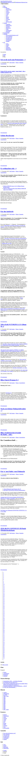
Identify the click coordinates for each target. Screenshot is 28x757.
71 (3, 658)
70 (3, 657)
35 (3, 614)
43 (3, 624)
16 (3, 591)
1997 (4, 699)
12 (3, 586)
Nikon (4, 724)
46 (3, 628)
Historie (5, 714)
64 (3, 649)
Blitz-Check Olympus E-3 (9, 380)
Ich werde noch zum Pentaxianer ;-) (13, 60)
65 (3, 651)
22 (3, 598)
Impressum (5, 747)
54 (3, 637)
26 (3, 603)
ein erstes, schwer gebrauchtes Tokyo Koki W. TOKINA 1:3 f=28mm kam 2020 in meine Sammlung (14, 344)
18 (3, 594)
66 (3, 652)
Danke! (4, 745)
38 (3, 618)
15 (3, 590)
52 (3, 635)
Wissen (17, 62)
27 (3, 604)
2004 (4, 708)
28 (3, 606)
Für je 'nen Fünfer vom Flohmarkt (13, 471)
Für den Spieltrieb (7, 211)
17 (3, 592)
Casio (4, 720)
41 (3, 621)
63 (3, 648)
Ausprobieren (3, 63)
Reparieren (5, 674)
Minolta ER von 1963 (6, 243)
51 (3, 634)
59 (3, 643)
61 (3, 646)
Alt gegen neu (6, 735)
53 (3, 636)
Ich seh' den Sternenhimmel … (9, 687)
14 (3, 589)
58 (3, 642)
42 (3, 623)
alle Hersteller (6, 728)
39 (3, 619)
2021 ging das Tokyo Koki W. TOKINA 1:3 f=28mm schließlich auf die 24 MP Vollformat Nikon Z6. (12, 350)
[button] (5, 7)
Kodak (4, 723)
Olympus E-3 (9, 392)
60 (3, 645)
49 (3, 631)
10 (3, 584)
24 (3, 601)
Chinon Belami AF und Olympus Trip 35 (12, 489)
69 (3, 655)
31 (3, 609)
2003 (4, 707)
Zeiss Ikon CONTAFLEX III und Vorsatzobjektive (15, 238)
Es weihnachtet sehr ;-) (9, 168)
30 (3, 608)
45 (3, 626)
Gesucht (5, 718)
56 (3, 640)
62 (3, 647)
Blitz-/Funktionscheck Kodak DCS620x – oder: (11, 433)
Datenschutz (6, 748)
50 (3, 632)
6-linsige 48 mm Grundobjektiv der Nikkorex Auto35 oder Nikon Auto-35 (13, 308)
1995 (4, 697)
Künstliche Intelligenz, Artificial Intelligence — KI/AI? (15, 686)
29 (3, 607)
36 (3, 615)
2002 (4, 705)
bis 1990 (5, 695)
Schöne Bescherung (7, 135)
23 (3, 600)
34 (3, 613)
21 (3, 597)
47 (3, 629)
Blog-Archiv (5, 664)
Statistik (5, 739)
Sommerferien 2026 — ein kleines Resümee (12, 681)
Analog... (5, 692)
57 (3, 641)
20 (3, 596)
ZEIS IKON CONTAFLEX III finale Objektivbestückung (13, 529)
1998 (4, 701)
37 (3, 617)
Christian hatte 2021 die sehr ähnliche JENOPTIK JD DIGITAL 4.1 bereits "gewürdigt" (12, 498)
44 (3, 625)
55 (3, 638)
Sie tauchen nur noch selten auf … (10, 682)
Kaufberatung (6, 736)
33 (3, 612)
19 (3, 595)
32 (3, 611)
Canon (4, 719)
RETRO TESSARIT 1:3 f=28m (20, 367)
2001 (4, 704)
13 (3, 587)
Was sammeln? (6, 734)
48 (3, 630)
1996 (4, 698)
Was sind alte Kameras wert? (9, 733)
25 (3, 602)
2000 (4, 703)
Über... (4, 744)
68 (3, 654)
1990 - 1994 (5, 696)
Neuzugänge (6, 715)
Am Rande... (6, 738)
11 (3, 585)
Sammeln (21, 62)
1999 (4, 702)
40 (3, 620)
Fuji (4, 722)
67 (3, 653)
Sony (4, 726)
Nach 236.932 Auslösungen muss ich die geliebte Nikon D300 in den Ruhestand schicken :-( (15, 684)
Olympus (5, 725)
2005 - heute (6, 709)
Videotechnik (6, 693)
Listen (4, 717)
